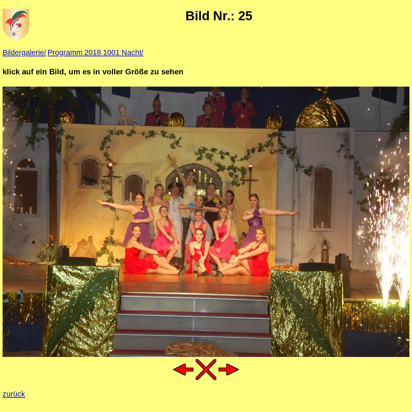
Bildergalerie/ (24, 52)
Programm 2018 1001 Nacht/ (95, 52)
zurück (14, 394)
